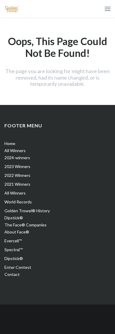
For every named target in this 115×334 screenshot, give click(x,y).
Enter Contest (17, 267)
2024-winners (17, 157)
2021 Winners (17, 184)
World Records (18, 201)
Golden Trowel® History (27, 210)
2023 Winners (17, 166)
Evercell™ (13, 240)
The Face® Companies (25, 224)
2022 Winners (17, 175)
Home (9, 143)
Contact (12, 274)
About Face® (16, 231)
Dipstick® (13, 217)
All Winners (15, 150)
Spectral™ (13, 249)
